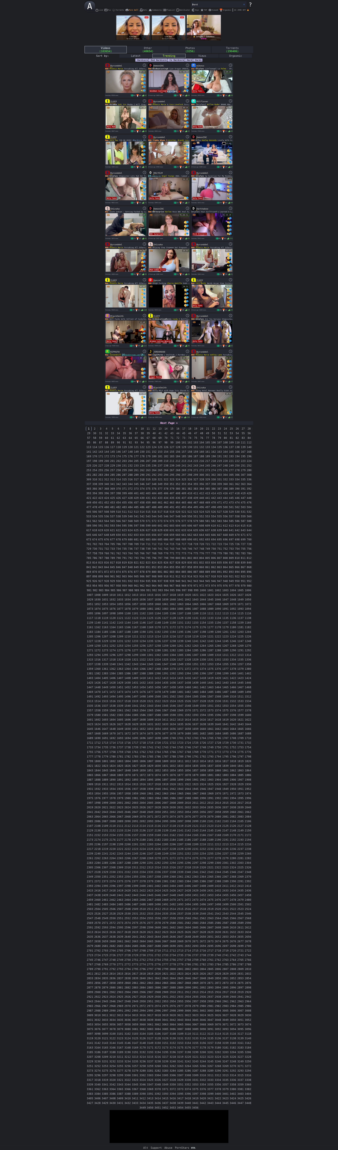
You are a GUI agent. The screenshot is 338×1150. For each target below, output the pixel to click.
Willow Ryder (213, 104)
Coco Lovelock (176, 104)
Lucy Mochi (201, 283)
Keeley (205, 140)
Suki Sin (122, 104)
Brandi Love (183, 140)
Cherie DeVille (174, 283)
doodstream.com (132, 355)
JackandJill (115, 355)
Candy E (176, 319)
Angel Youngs (168, 176)
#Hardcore (137, 140)
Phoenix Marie (116, 69)
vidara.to (156, 176)
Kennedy (213, 140)
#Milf (146, 140)
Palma (223, 69)
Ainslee (172, 140)
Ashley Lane (216, 355)
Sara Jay (113, 140)
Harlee (168, 212)
